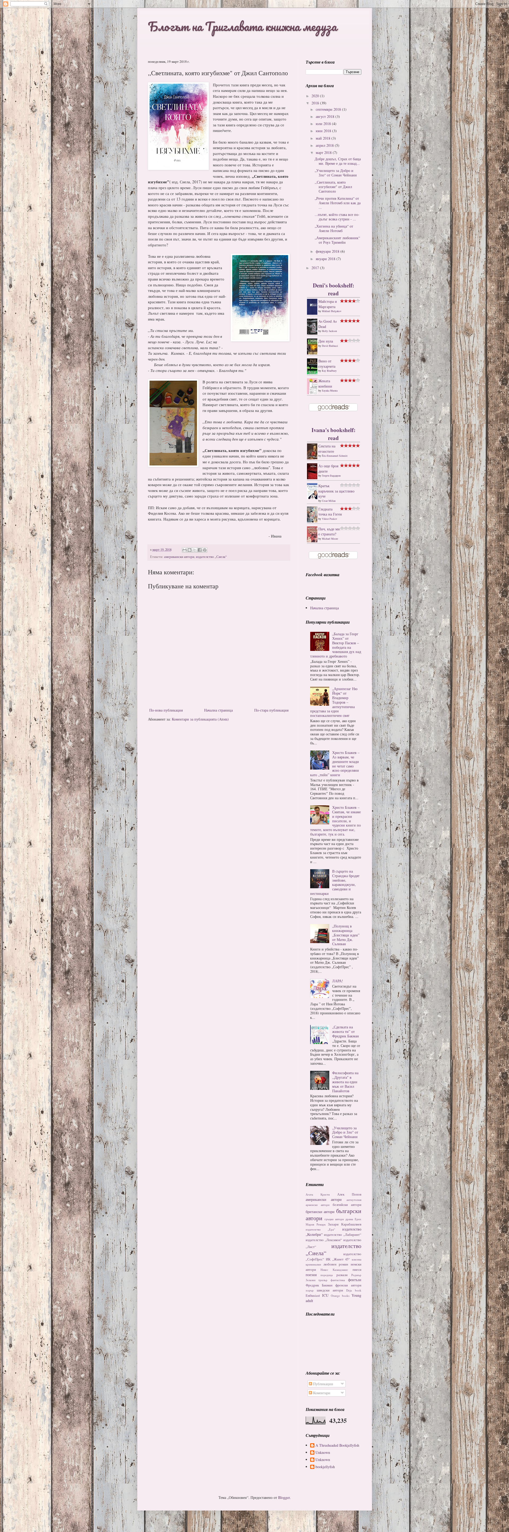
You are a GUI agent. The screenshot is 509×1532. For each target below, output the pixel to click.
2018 (315, 102)
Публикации (322, 1383)
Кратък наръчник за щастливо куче (336, 491)
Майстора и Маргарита (327, 304)
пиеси (357, 1269)
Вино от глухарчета (326, 363)
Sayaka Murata (329, 390)
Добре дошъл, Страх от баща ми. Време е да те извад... (338, 161)
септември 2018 (329, 109)
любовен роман (335, 1264)
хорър (310, 1290)
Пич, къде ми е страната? (329, 531)
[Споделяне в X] (194, 550)
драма (349, 1219)
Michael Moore (330, 538)
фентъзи (354, 1279)
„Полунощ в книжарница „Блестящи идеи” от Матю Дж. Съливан (345, 934)
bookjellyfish (325, 1467)
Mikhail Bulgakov (331, 311)
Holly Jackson (329, 331)
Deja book (353, 1290)
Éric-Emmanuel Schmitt (335, 456)
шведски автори (330, 1290)
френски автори (348, 1285)
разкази (342, 1275)
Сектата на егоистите (326, 448)
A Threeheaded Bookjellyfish (337, 1445)
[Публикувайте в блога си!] (189, 550)
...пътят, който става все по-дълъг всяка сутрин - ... (337, 216)
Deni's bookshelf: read (333, 289)
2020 (315, 95)
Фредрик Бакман (319, 1285)
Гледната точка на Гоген (330, 512)
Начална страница (218, 710)
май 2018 (323, 138)
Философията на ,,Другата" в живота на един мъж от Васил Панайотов (345, 1081)
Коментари (321, 1392)
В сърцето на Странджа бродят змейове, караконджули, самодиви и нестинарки (334, 882)
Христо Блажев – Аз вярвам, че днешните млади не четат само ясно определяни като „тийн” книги (334, 763)
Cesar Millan (329, 501)
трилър (322, 1280)
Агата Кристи (318, 1194)
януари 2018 (326, 258)
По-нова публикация (166, 710)
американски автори (179, 556)
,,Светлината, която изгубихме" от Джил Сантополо (333, 187)
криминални (313, 1264)
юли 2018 (324, 123)
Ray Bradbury (329, 370)
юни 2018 (324, 130)
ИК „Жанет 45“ (338, 1259)
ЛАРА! (337, 980)
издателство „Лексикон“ (324, 1240)
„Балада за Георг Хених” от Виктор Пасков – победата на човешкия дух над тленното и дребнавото (335, 645)
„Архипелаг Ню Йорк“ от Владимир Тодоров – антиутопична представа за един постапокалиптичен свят (333, 702)
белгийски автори (347, 1204)
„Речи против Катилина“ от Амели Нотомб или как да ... (338, 203)
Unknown (322, 1452)
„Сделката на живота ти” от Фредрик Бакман (345, 1031)
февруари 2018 (328, 251)
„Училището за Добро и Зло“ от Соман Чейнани (336, 172)
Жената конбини (325, 383)
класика (356, 1259)
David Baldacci (330, 346)
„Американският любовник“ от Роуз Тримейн (337, 240)
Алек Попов (349, 1194)
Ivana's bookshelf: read (333, 434)
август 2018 (325, 116)
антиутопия (353, 1200)
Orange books (340, 1296)
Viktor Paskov (329, 519)
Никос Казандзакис (334, 1270)
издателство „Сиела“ (211, 556)
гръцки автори (334, 1219)
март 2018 (324, 152)
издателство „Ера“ (320, 1229)
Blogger (284, 1497)
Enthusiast (313, 1295)
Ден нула (325, 341)
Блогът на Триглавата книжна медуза (242, 26)
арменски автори (318, 1205)
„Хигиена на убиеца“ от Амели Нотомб (334, 228)
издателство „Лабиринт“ (342, 1234)
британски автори (320, 1211)
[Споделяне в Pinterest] (204, 550)
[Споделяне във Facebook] (199, 550)
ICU (325, 1295)
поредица (327, 1275)
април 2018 (325, 145)
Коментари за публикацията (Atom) (200, 719)
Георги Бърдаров (331, 475)
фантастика (338, 1280)
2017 (315, 267)
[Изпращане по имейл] (184, 550)
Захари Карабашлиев (344, 1224)
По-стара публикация (271, 710)
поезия (311, 1274)
